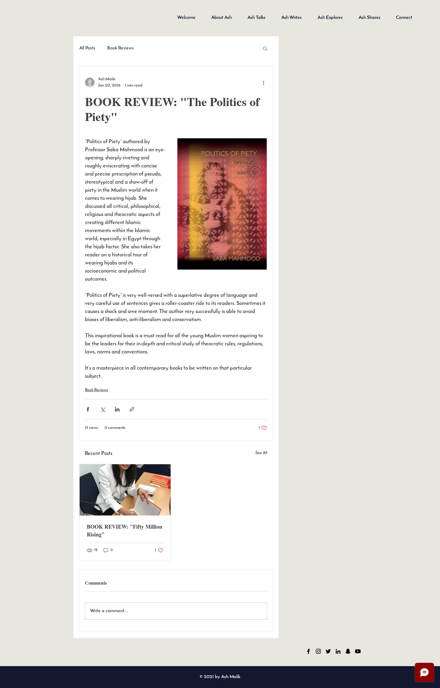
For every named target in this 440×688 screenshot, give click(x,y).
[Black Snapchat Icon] (348, 651)
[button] (428, 19)
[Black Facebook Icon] (308, 651)
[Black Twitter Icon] (328, 651)
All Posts (87, 48)
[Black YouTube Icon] (357, 651)
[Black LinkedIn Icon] (338, 651)
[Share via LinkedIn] (117, 409)
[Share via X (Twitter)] (102, 409)
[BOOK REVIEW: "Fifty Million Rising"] (125, 489)
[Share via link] (132, 409)
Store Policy (91, 651)
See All (261, 453)
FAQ (156, 651)
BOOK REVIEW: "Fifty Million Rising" (124, 530)
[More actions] (263, 82)
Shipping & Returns (126, 651)
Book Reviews (120, 48)
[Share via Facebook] (88, 409)
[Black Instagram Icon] (318, 651)
